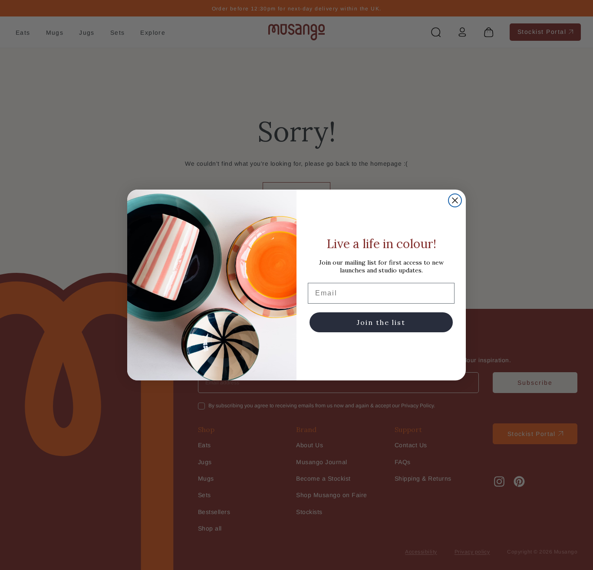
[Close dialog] (454, 200)
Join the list (381, 322)
